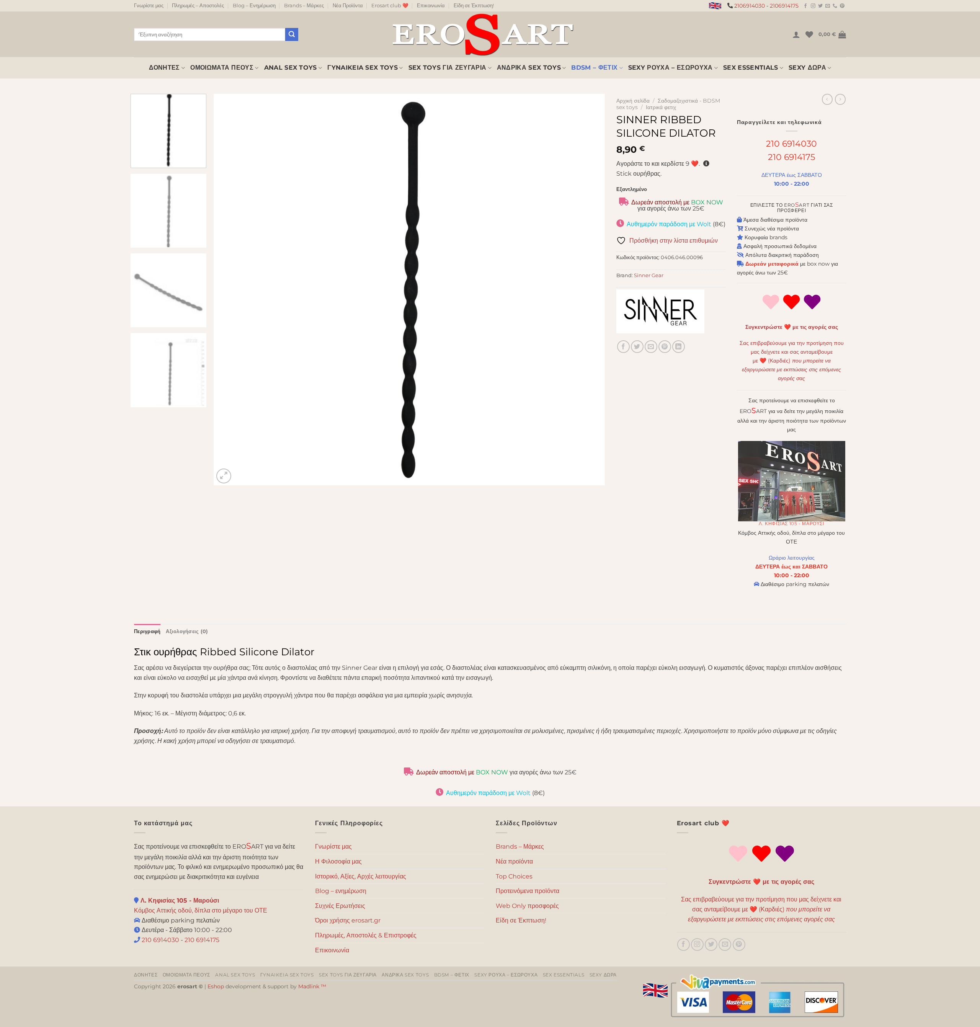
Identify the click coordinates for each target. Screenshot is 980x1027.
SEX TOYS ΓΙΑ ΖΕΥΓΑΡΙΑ (447, 67)
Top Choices (514, 876)
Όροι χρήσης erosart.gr (348, 920)
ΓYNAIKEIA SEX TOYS (362, 67)
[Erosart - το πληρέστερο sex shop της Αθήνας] (482, 34)
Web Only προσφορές (527, 905)
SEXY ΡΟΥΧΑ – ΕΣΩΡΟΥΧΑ (670, 67)
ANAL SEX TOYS (290, 67)
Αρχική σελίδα (633, 101)
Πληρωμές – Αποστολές (198, 5)
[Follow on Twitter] (820, 6)
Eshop (215, 986)
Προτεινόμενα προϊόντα (527, 891)
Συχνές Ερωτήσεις (340, 905)
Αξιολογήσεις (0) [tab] (187, 631)
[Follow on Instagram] (813, 6)
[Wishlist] (809, 34)
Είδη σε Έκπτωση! (474, 5)
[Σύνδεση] (796, 34)
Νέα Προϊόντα (348, 5)
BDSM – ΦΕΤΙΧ (594, 67)
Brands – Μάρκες (304, 5)
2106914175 (784, 5)
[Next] (588, 289)
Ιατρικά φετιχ (661, 107)
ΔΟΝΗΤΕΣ (164, 67)
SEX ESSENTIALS (750, 67)
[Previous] (231, 289)
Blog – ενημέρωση (340, 891)
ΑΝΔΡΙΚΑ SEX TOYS (529, 67)
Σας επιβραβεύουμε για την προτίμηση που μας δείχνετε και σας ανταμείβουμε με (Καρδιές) (792, 361)
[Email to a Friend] (651, 346)
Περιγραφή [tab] (147, 631)
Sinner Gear (648, 275)
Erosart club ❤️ (389, 5)
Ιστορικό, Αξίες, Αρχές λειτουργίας (360, 876)
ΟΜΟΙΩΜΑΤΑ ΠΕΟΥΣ (221, 67)
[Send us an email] (827, 6)
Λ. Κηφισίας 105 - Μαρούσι (791, 523)
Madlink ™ (312, 986)
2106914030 (749, 5)
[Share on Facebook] (623, 346)
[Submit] (291, 34)
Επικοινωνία (431, 5)
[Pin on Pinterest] (664, 346)
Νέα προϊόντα (514, 861)
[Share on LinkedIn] (678, 346)
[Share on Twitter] (637, 346)
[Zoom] (223, 476)
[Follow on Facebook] (805, 6)
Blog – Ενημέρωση (254, 5)
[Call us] (835, 6)
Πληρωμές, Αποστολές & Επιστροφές (365, 935)
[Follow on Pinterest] (842, 6)
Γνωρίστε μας (148, 5)
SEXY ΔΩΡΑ (807, 67)
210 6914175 (791, 157)
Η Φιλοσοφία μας (338, 861)
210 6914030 (791, 144)
